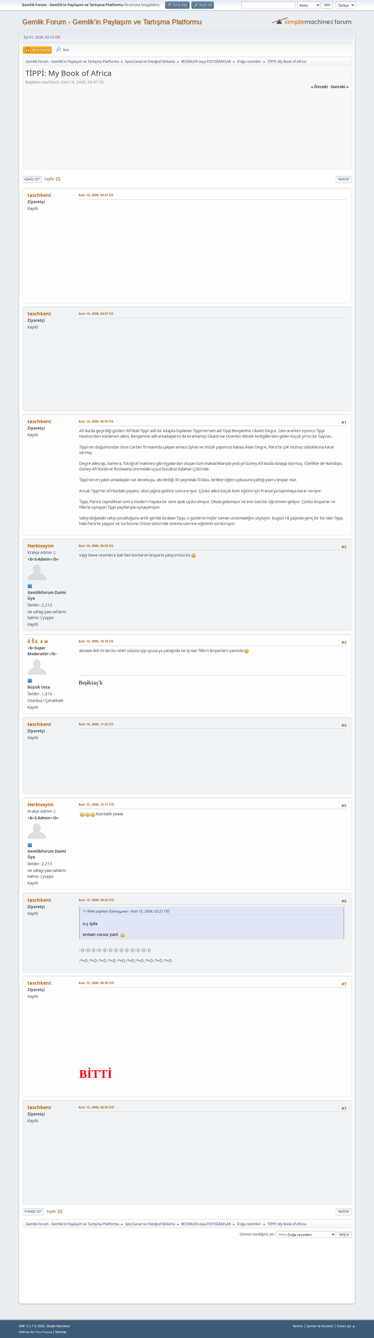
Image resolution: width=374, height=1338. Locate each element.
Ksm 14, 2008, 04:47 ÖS (96, 195)
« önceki (319, 86)
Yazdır (343, 179)
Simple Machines (58, 1326)
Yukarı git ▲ (346, 1326)
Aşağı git (32, 179)
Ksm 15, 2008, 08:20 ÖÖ (96, 900)
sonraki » (340, 86)
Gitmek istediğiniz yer (257, 1234)
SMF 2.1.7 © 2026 (31, 1326)
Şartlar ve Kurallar (320, 1326)
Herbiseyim (40, 546)
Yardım (298, 1326)
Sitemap (60, 1332)
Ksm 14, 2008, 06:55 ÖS (96, 421)
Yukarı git (33, 1211)
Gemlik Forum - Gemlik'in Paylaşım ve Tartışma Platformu (112, 22)
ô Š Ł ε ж (37, 641)
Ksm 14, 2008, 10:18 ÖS (96, 641)
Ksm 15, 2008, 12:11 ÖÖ (96, 804)
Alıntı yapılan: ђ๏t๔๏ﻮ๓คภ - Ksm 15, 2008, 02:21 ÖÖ (128, 911)
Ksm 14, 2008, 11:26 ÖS (96, 724)
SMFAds (24, 1332)
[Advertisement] (187, 130)
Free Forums (43, 1332)
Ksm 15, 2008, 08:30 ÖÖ (96, 983)
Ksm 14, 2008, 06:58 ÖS (96, 545)
